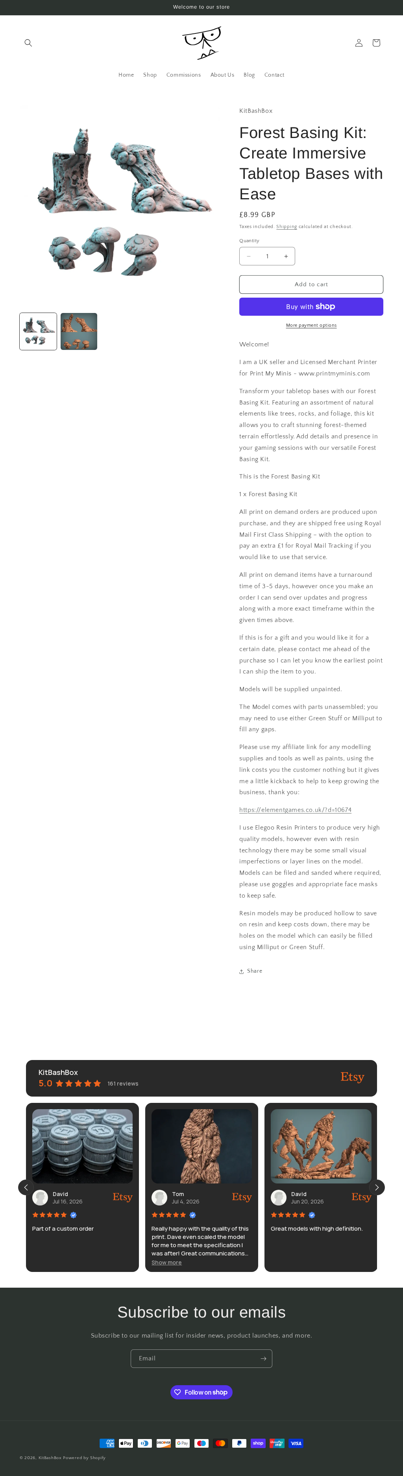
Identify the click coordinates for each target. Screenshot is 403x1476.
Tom (178, 1194)
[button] (28, 43)
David (60, 1194)
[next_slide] (377, 1187)
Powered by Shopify (84, 1458)
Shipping (286, 226)
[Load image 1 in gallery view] (38, 331)
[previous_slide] (26, 1187)
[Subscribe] (263, 1358)
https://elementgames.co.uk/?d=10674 (295, 809)
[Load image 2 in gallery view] (79, 331)
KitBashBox (50, 1458)
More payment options (311, 325)
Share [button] (254, 971)
